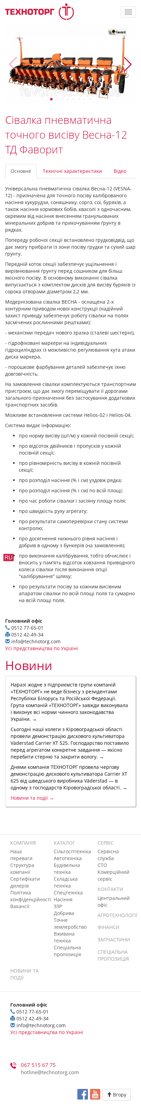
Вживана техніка (64, 937)
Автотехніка (68, 858)
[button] (127, 64)
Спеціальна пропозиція (67, 951)
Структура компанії (22, 868)
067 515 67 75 (38, 1065)
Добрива (64, 913)
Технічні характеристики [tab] (72, 171)
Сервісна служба (108, 854)
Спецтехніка (68, 892)
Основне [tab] (21, 171)
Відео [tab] (120, 171)
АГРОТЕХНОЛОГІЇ (117, 915)
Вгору (119, 1094)
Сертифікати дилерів (25, 882)
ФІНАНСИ (108, 927)
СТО (102, 865)
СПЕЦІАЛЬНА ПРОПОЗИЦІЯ (113, 955)
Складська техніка (66, 882)
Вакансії (19, 906)
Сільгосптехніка (72, 851)
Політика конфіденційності (30, 896)
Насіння (63, 899)
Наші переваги (21, 854)
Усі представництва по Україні (41, 648)
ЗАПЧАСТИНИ (114, 939)
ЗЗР (58, 906)
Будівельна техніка (67, 868)
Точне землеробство (70, 923)
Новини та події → (32, 798)
